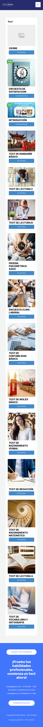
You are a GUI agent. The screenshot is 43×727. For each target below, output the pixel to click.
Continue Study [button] (21, 96)
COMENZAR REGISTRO (21, 703)
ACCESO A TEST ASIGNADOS (21, 652)
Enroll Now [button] (21, 52)
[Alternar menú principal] (38, 4)
